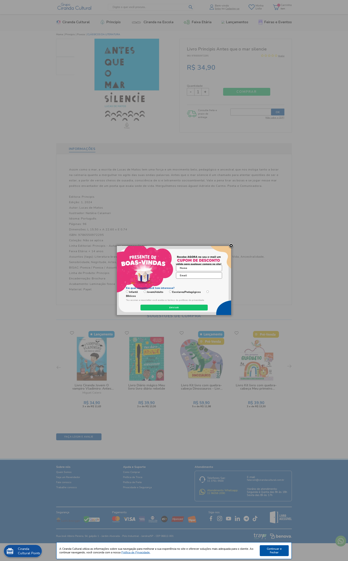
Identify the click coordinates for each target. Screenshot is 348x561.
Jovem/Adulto (155, 292)
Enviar (174, 307)
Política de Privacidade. (135, 552)
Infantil (133, 292)
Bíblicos (131, 296)
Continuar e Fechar (274, 550)
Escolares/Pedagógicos (186, 292)
